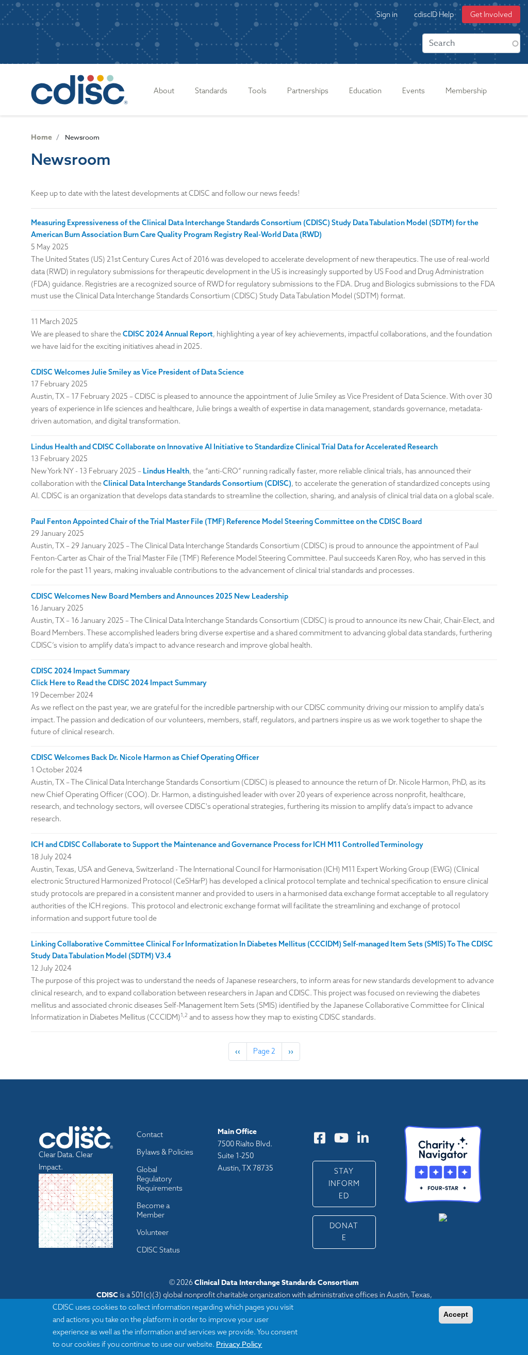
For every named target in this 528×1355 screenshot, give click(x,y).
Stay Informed (344, 1183)
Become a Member (153, 1210)
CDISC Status (158, 1250)
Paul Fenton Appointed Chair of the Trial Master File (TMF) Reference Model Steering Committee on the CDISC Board (226, 521)
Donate (343, 1232)
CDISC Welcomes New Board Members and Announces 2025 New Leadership (159, 596)
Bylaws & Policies (165, 1152)
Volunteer (153, 1232)
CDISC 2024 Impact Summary (80, 670)
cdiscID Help (434, 14)
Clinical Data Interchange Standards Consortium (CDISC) (197, 483)
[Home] (81, 90)
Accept (455, 1314)
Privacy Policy (239, 1344)
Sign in (387, 14)
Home (41, 137)
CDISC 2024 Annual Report (168, 333)
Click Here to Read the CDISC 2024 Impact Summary (119, 682)
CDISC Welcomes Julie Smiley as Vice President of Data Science (137, 372)
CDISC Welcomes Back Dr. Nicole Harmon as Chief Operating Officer (145, 757)
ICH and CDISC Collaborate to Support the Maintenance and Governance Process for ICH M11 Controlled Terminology (227, 844)
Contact (150, 1134)
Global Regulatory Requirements (160, 1179)
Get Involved (491, 14)
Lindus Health (166, 471)
